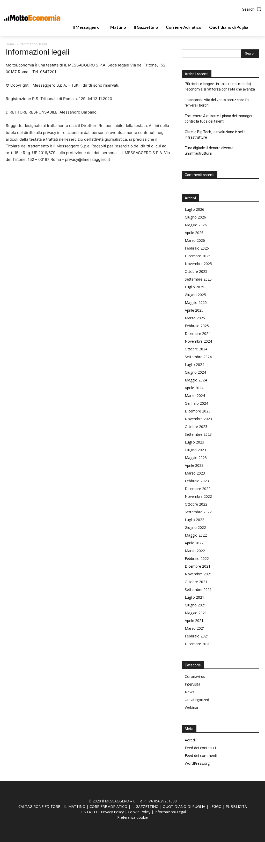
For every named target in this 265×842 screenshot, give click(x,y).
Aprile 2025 (194, 310)
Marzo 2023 (195, 473)
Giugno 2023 (195, 449)
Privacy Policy (112, 811)
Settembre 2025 (198, 279)
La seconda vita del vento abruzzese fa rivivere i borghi (217, 102)
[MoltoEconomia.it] (32, 17)
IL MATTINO (74, 806)
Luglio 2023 (194, 442)
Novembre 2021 (198, 574)
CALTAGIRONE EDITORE (39, 806)
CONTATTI (87, 811)
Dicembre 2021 (197, 566)
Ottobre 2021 (196, 581)
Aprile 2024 (194, 387)
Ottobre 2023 (196, 426)
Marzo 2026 (195, 240)
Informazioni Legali (170, 811)
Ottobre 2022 (196, 504)
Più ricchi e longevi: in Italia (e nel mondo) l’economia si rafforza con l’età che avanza (220, 86)
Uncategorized (197, 699)
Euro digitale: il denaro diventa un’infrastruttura (209, 150)
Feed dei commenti (201, 755)
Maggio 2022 (196, 535)
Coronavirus (195, 676)
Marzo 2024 (195, 395)
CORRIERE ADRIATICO (108, 806)
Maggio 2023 (196, 457)
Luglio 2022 (194, 519)
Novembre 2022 (198, 496)
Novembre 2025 (198, 263)
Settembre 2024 (198, 356)
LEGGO (215, 806)
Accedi (190, 740)
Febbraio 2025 (197, 325)
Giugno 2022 (195, 527)
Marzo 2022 (195, 550)
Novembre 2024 (198, 341)
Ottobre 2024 (196, 349)
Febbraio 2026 (197, 248)
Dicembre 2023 (197, 411)
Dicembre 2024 (197, 333)
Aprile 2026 (194, 232)
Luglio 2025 (194, 286)
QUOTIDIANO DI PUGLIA (184, 806)
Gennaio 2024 (196, 403)
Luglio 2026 (194, 209)
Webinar (191, 707)
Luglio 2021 (194, 597)
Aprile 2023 (194, 465)
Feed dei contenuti (200, 747)
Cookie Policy (139, 811)
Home (10, 44)
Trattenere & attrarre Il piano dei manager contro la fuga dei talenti (219, 118)
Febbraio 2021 (197, 636)
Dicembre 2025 (197, 255)
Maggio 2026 (196, 224)
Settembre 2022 (198, 511)
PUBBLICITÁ (236, 806)
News (189, 691)
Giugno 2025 (195, 294)
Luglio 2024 (194, 364)
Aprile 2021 (194, 620)
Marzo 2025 (195, 317)
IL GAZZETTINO (145, 806)
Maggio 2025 (196, 302)
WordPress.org (197, 763)
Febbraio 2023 (197, 480)
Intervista (192, 684)
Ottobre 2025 (196, 271)
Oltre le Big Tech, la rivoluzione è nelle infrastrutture (215, 134)
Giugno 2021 (195, 605)
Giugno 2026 (195, 217)
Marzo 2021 (195, 628)
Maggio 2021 (196, 612)
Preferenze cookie (132, 817)
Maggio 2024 (196, 380)
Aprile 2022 (194, 542)
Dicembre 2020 (197, 643)
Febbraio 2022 (197, 558)
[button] (252, 9)
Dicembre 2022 (197, 488)
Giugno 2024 (195, 372)
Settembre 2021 (198, 589)
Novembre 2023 (198, 418)
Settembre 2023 (198, 434)
